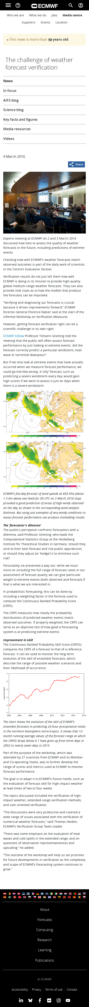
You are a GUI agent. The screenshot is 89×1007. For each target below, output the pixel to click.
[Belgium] (9, 894)
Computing (44, 929)
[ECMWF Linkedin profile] (21, 1000)
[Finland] (28, 894)
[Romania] (79, 897)
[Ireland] (51, 894)
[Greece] (42, 894)
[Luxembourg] (60, 894)
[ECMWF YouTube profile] (68, 1000)
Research (44, 939)
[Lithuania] (59, 897)
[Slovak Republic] (84, 897)
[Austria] (4, 894)
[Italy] (56, 894)
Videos (8, 138)
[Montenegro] (64, 897)
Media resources (17, 129)
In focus (9, 90)
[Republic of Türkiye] (19, 897)
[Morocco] (69, 897)
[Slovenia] (84, 894)
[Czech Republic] (34, 897)
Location (62, 22)
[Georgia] (39, 897)
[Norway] (70, 894)
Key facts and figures (20, 119)
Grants (45, 22)
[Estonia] (23, 894)
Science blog (13, 109)
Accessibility (20, 989)
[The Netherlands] (65, 894)
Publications (44, 960)
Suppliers (28, 22)
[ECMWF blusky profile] (30, 1000)
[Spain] (4, 897)
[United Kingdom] (24, 897)
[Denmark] (18, 894)
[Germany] (37, 894)
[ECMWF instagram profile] (58, 1000)
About (44, 909)
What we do (37, 15)
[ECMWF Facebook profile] (39, 1000)
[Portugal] (74, 894)
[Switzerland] (14, 897)
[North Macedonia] (74, 897)
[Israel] (49, 897)
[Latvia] (54, 897)
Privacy (36, 989)
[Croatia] (14, 894)
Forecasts (44, 919)
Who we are (15, 15)
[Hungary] (44, 897)
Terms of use (54, 989)
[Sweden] (9, 897)
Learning (44, 950)
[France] (32, 894)
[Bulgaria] (29, 897)
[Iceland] (46, 894)
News (8, 81)
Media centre (72, 15)
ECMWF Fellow (13, 336)
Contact (72, 989)
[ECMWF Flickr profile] (49, 1000)
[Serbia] (79, 894)
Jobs (54, 15)
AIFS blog (11, 100)
